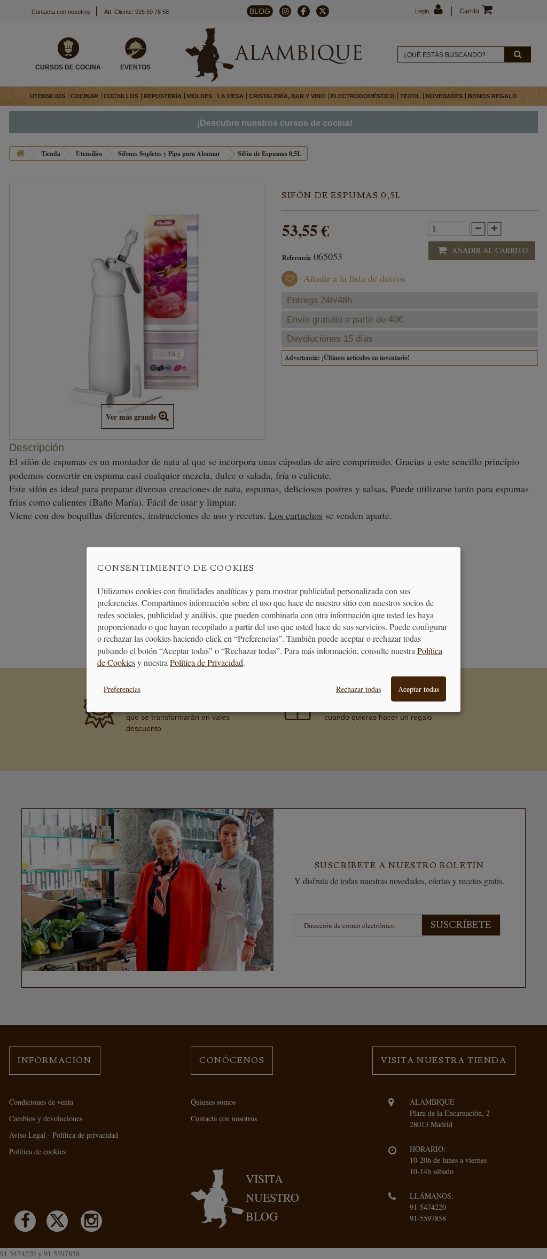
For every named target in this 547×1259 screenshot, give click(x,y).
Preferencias (122, 688)
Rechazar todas (358, 688)
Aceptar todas (418, 688)
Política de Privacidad (206, 662)
